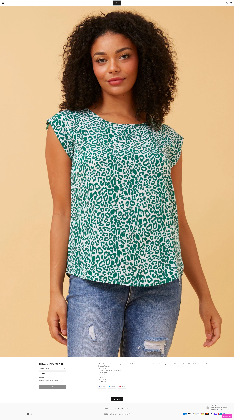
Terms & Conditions (121, 408)
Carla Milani (113, 414)
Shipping (42, 380)
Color (42, 369)
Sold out (53, 387)
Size (41, 373)
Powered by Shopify (124, 414)
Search (107, 408)
